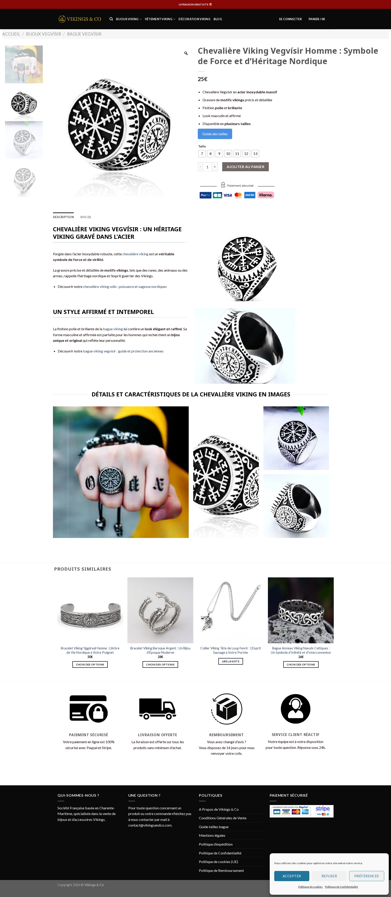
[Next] (333, 629)
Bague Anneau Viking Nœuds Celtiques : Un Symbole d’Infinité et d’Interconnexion (301, 650)
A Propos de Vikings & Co (219, 809)
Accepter (292, 876)
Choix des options (90, 664)
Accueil (11, 33)
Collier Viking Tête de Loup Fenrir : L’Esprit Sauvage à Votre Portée (230, 650)
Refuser (329, 876)
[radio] (202, 153)
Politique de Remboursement (221, 870)
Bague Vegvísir (84, 33)
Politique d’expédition (216, 844)
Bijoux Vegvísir (43, 33)
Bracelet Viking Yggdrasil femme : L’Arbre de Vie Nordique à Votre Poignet (90, 650)
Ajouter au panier (245, 166)
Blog (218, 19)
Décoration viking (194, 19)
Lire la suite (231, 661)
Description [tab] (63, 217)
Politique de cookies (310, 886)
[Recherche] (111, 19)
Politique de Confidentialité (341, 886)
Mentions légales (212, 835)
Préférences (366, 876)
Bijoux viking (127, 19)
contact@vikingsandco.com (150, 825)
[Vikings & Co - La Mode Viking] (80, 19)
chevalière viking (135, 254)
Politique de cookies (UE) (218, 861)
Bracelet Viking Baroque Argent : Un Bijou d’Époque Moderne (160, 650)
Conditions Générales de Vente (222, 818)
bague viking (113, 329)
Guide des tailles (215, 134)
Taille (202, 146)
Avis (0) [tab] (85, 217)
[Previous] (57, 629)
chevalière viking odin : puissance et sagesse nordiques (125, 286)
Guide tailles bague (214, 827)
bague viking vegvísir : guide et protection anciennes (123, 351)
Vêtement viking (158, 19)
